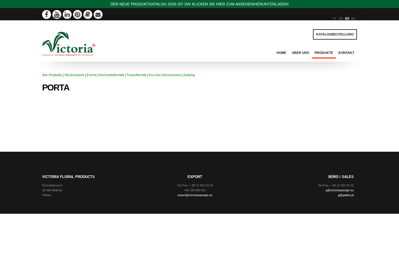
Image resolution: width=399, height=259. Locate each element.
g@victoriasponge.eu (340, 190)
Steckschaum (74, 75)
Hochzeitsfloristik (111, 75)
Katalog (189, 75)
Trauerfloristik (136, 75)
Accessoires (172, 75)
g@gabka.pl (346, 195)
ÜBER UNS (300, 53)
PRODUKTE (324, 53)
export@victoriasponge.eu (195, 195)
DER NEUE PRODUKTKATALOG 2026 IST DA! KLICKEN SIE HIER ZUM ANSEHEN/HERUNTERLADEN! (199, 4)
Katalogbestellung (335, 34)
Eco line (155, 75)
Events (92, 75)
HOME (281, 53)
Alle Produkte (52, 75)
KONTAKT (346, 53)
